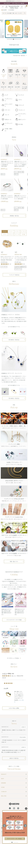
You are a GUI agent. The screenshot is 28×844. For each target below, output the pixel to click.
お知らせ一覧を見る (14, 758)
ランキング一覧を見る (14, 275)
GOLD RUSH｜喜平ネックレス (14, 481)
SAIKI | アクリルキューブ (14, 462)
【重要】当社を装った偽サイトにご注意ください (13, 731)
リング (6, 95)
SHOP (2, 778)
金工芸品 (20, 124)
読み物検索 (11, 10)
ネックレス (21, 95)
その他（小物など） (8, 129)
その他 (23, 234)
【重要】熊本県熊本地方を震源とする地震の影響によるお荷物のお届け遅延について (13, 751)
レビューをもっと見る (14, 708)
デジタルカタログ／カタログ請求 (14, 619)
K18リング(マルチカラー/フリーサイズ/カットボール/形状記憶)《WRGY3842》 (7, 258)
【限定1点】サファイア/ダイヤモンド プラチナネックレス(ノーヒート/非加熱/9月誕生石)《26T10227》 (20, 164)
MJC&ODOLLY (4, 159)
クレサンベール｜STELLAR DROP (14, 499)
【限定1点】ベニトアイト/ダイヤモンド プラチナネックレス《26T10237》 (20, 197)
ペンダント (17, 231)
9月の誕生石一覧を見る (14, 398)
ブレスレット (21, 110)
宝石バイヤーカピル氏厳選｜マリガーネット (14, 535)
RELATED (3, 796)
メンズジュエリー (8, 124)
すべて (4, 231)
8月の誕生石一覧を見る (14, 339)
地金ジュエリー (22, 119)
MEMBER (3, 783)
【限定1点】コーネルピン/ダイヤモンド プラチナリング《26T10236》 (7, 197)
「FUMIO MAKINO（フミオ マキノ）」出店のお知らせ (14, 741)
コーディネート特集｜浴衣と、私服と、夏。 (14, 426)
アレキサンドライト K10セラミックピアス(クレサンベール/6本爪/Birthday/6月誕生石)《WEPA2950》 (21, 258)
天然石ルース (8, 119)
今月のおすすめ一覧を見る (19, 55)
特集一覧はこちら (14, 561)
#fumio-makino (23, 737)
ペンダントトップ (8, 100)
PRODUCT (3, 774)
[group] (14, 3)
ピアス (20, 100)
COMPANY (4, 791)
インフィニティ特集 (14, 444)
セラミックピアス (8, 105)
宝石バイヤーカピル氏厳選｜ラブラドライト (14, 553)
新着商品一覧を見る (14, 215)
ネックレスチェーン (22, 115)
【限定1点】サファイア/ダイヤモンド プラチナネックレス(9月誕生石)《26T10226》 (7, 164)
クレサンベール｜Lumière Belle (14, 517)
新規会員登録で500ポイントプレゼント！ (14, 1)
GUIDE (3, 787)
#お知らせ (23, 727)
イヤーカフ (7, 110)
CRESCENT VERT (18, 254)
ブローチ (7, 115)
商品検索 (5, 10)
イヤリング (21, 105)
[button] (13, 39)
